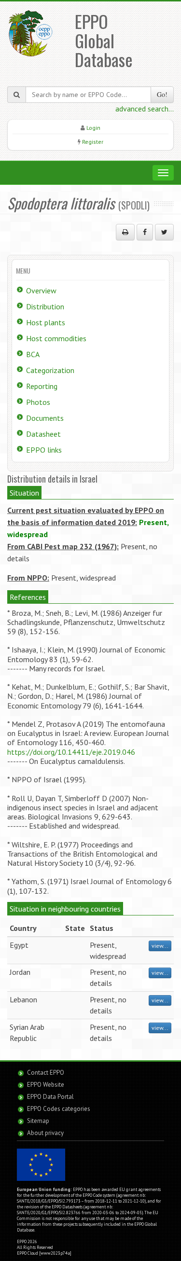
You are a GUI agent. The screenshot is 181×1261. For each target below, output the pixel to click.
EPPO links (44, 450)
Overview (41, 290)
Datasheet (43, 434)
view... (160, 945)
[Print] (125, 232)
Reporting (41, 386)
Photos (38, 402)
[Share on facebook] (145, 232)
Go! (162, 94)
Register (92, 141)
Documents (45, 418)
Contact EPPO (45, 1072)
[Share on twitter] (164, 232)
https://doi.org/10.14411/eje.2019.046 (71, 752)
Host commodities (56, 338)
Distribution (45, 306)
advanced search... (144, 108)
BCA (33, 354)
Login (93, 127)
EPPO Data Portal (50, 1097)
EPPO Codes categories (58, 1109)
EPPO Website (45, 1085)
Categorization (50, 370)
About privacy (45, 1133)
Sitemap (38, 1121)
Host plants (45, 322)
